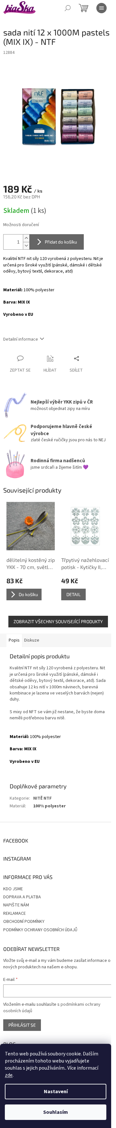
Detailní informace (20, 339)
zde (9, 1075)
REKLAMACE (14, 913)
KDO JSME (13, 889)
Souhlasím (55, 1112)
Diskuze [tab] (31, 640)
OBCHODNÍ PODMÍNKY (23, 921)
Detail (73, 594)
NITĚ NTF (42, 798)
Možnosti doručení (21, 225)
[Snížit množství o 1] (26, 245)
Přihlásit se (22, 1025)
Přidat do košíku (61, 242)
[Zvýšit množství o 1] (26, 238)
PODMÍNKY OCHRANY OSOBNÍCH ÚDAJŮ (40, 930)
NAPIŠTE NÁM (16, 905)
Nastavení (56, 1091)
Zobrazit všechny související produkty (58, 621)
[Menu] (101, 8)
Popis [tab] (14, 640)
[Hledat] (67, 8)
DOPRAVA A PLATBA (22, 897)
